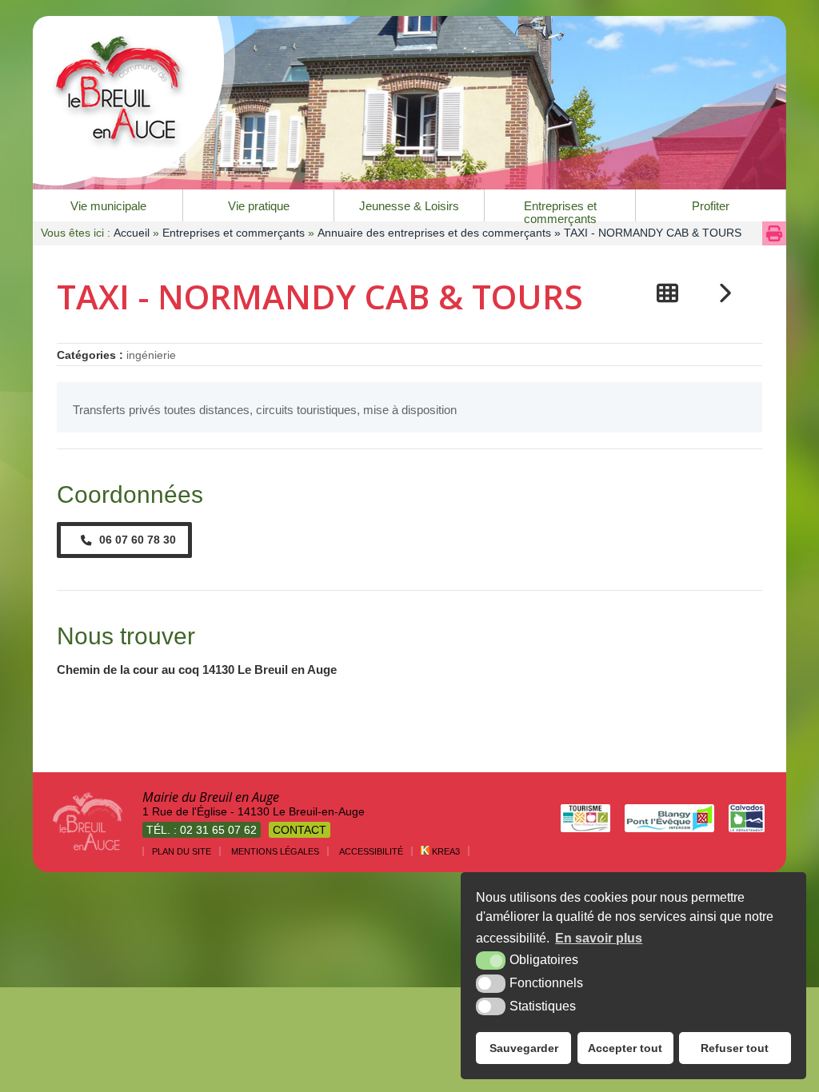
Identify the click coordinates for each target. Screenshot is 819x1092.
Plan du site (181, 851)
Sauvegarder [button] (523, 1048)
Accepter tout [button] (625, 1048)
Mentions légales (275, 851)
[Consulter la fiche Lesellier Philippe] (724, 293)
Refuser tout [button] (735, 1048)
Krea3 (444, 851)
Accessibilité (371, 851)
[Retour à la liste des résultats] (667, 293)
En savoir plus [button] (598, 938)
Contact (299, 830)
